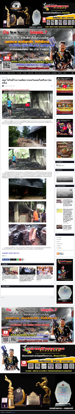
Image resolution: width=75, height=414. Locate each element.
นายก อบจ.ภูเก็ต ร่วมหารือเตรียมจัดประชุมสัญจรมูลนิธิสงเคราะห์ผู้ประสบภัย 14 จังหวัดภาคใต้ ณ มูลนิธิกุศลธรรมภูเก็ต (10, 277)
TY (5, 412)
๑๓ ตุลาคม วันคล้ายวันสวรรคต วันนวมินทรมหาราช (64, 178)
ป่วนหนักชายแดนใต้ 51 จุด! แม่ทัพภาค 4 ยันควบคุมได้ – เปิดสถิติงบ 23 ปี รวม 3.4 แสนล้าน (67, 227)
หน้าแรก (3, 77)
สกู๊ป (6, 77)
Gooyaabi (13, 412)
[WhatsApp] (18, 260)
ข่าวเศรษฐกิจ (59, 247)
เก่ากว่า (52, 297)
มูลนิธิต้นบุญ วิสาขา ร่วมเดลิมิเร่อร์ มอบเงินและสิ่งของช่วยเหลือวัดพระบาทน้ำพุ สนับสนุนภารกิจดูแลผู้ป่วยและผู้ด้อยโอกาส (45, 277)
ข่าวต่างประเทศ (59, 243)
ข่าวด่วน (58, 241)
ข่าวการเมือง (59, 237)
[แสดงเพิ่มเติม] (25, 260)
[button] (2, 73)
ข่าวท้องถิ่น (59, 245)
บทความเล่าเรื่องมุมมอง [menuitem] (8, 76)
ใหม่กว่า (2, 297)
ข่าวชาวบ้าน (59, 239)
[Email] (22, 260)
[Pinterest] (20, 260)
